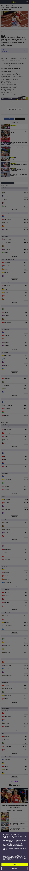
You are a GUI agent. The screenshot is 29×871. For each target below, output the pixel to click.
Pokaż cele (14, 868)
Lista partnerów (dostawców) (9, 861)
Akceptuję (14, 864)
